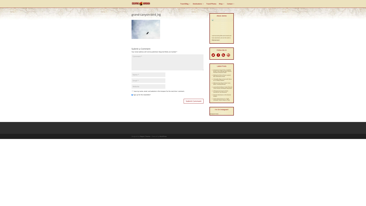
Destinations (197, 4)
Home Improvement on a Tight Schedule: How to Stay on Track (221, 99)
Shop (221, 4)
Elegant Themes (145, 136)
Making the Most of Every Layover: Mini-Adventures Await (222, 75)
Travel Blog (184, 4)
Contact (230, 4)
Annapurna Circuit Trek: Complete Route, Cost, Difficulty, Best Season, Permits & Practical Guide (222, 71)
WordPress (163, 136)
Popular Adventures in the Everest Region (222, 95)
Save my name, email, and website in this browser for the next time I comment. (159, 91)
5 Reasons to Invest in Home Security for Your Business (220, 91)
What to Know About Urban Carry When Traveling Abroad (221, 83)
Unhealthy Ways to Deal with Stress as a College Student (222, 79)
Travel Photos (211, 4)
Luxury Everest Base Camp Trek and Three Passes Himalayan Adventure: (222, 87)
